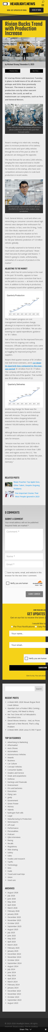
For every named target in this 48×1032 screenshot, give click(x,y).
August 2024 (13, 966)
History (11, 806)
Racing (10, 840)
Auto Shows (13, 748)
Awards (11, 757)
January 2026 (13, 914)
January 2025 (13, 951)
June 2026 (12, 899)
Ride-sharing (13, 849)
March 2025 (12, 945)
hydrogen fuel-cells (15, 812)
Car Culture (12, 763)
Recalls (10, 843)
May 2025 (12, 938)
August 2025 (13, 929)
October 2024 (13, 960)
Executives (12, 791)
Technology (12, 865)
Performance (13, 828)
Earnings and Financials (17, 782)
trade (10, 871)
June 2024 (12, 972)
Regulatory (12, 846)
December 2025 (14, 917)
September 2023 (14, 1000)
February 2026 (13, 911)
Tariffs (10, 862)
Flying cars (12, 794)
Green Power (13, 803)
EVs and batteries (15, 788)
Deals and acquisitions (17, 776)
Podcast (11, 834)
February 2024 (13, 984)
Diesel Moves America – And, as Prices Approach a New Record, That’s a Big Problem (24, 723)
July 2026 (11, 895)
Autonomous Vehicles (17, 754)
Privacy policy (18, 1026)
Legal (10, 816)
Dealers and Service (16, 773)
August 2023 (13, 1003)
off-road (11, 825)
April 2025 (12, 941)
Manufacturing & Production (19, 819)
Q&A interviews (14, 837)
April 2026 (12, 905)
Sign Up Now (36, 10)
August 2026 (13, 892)
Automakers (13, 751)
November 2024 (14, 957)
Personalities (13, 831)
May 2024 (12, 975)
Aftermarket (13, 745)
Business (11, 760)
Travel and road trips (16, 874)
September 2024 (14, 963)
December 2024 (14, 954)
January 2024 (13, 987)
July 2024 (11, 969)
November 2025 (14, 920)
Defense (11, 779)
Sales (10, 855)
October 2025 (13, 923)
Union (10, 877)
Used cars (12, 880)
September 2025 (14, 926)
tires (9, 868)
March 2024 (12, 981)
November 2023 (14, 994)
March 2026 (12, 908)
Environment (13, 785)
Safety (10, 852)
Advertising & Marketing (18, 742)
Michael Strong (13, 64)
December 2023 (14, 991)
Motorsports (13, 822)
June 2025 (12, 935)
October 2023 (13, 997)
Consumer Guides (15, 770)
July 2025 (11, 932)
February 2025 (13, 948)
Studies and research (16, 859)
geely (10, 797)
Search (39, 689)
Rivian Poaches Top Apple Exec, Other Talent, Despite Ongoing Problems (27, 485)
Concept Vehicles (15, 766)
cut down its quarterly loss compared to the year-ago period (23, 366)
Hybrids (11, 809)
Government (13, 800)
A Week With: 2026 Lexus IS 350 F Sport (24, 730)
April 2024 (12, 978)
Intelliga (34, 1026)
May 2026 (12, 902)
